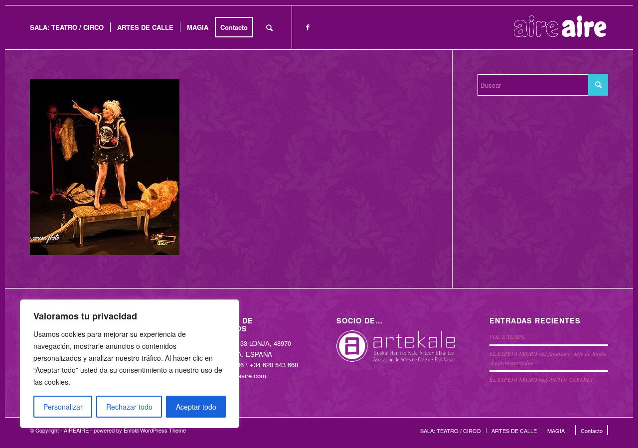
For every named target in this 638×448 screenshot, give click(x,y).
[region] (129, 363)
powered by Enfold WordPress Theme (140, 430)
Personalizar (63, 407)
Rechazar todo (129, 407)
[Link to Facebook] (307, 26)
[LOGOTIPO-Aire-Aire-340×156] (560, 27)
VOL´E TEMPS (506, 336)
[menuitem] (66, 27)
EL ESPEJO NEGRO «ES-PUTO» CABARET (541, 379)
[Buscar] (269, 27)
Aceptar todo (196, 407)
